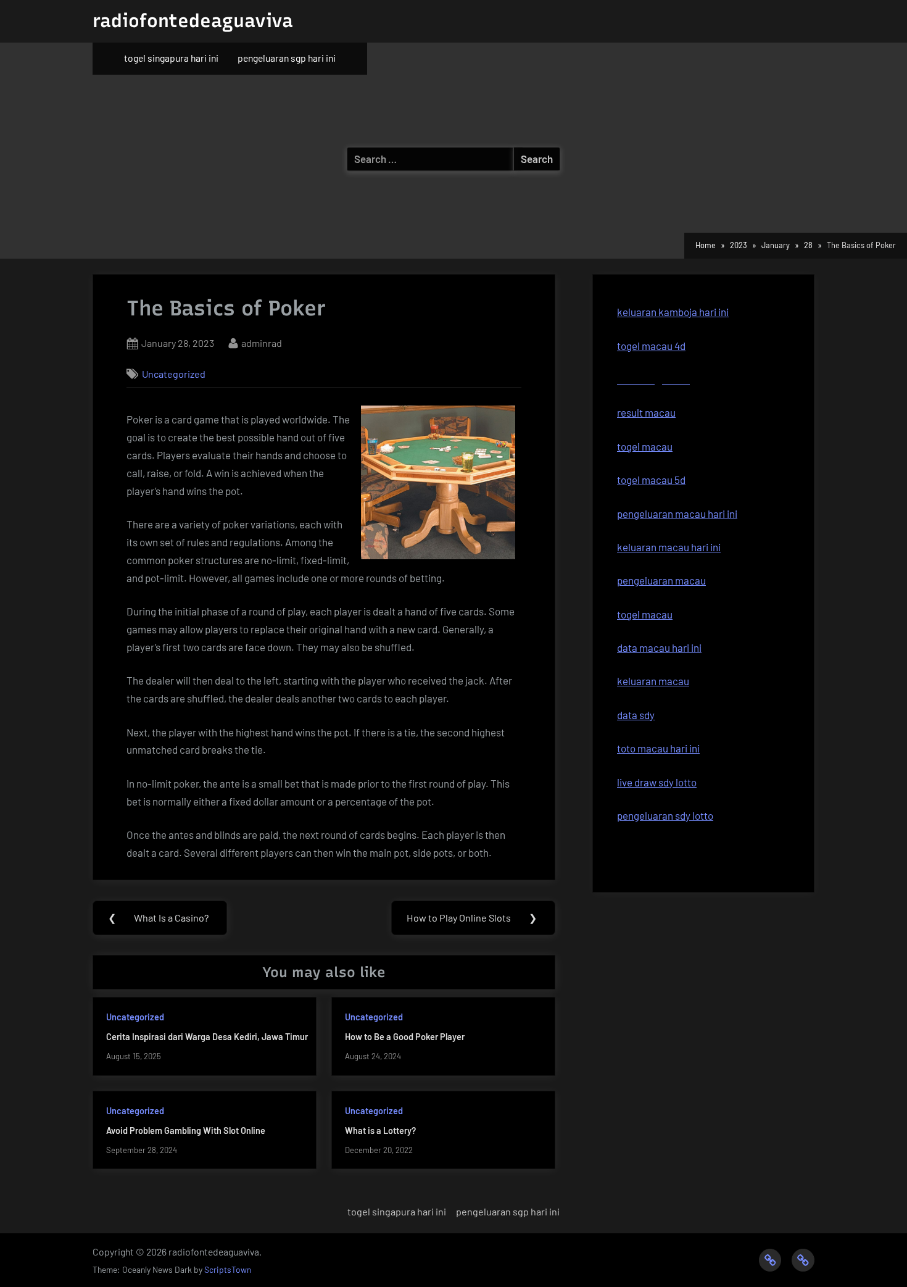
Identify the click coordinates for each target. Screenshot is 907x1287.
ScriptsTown (227, 1269)
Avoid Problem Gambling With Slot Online (185, 1130)
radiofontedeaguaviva (193, 20)
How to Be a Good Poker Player (405, 1036)
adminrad (261, 342)
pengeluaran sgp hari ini (287, 58)
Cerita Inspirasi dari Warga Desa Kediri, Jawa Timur (207, 1036)
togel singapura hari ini (171, 58)
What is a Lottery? (380, 1130)
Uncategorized (173, 374)
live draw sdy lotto (657, 782)
